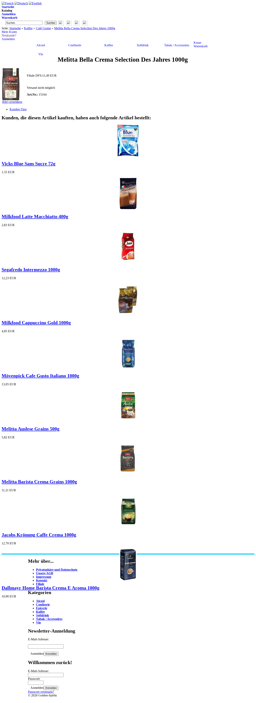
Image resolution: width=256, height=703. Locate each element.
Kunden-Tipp (18, 109)
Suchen (50, 22)
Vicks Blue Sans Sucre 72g (28, 163)
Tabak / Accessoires (176, 45)
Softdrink (143, 45)
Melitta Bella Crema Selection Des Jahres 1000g (84, 28)
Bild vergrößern (12, 102)
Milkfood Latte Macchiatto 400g (35, 216)
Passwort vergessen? (41, 691)
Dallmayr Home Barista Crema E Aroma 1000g (50, 587)
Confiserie (74, 45)
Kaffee (28, 28)
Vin (40, 54)
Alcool (40, 45)
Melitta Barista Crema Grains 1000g (39, 481)
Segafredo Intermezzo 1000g (31, 269)
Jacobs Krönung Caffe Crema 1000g (39, 534)
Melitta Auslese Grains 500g (30, 428)
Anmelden (51, 653)
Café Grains (43, 28)
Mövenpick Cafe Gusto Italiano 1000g (40, 375)
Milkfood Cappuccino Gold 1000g (36, 322)
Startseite (15, 28)
